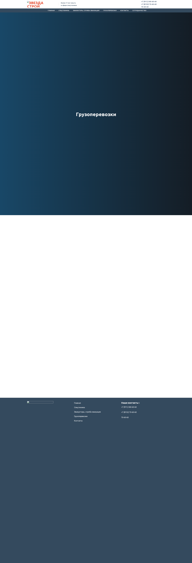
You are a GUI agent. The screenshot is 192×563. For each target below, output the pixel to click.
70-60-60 (145, 7)
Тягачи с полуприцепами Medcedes (35, 389)
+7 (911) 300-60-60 (149, 1)
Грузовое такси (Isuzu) (140, 388)
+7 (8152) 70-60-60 (149, 4)
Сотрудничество (139, 10)
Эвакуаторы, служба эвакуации (86, 10)
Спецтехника (63, 10)
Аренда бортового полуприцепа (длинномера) (71, 389)
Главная (51, 10)
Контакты (124, 10)
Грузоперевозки (110, 10)
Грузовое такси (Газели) (105, 388)
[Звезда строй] (41, 4)
